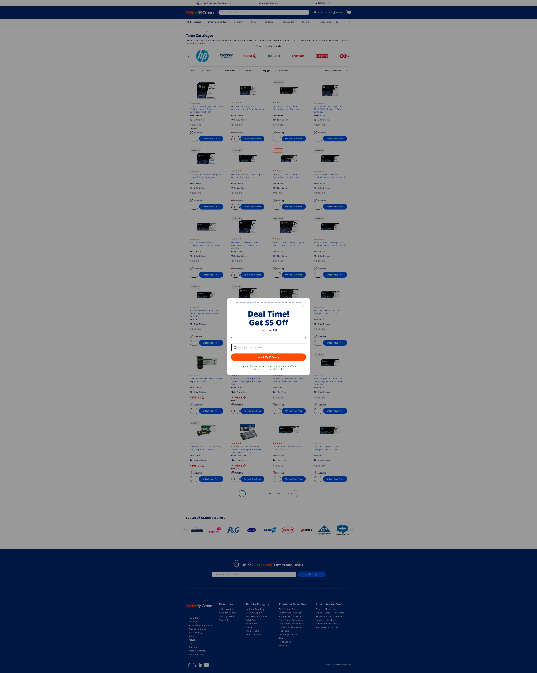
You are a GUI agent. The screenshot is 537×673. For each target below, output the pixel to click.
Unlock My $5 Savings (269, 357)
